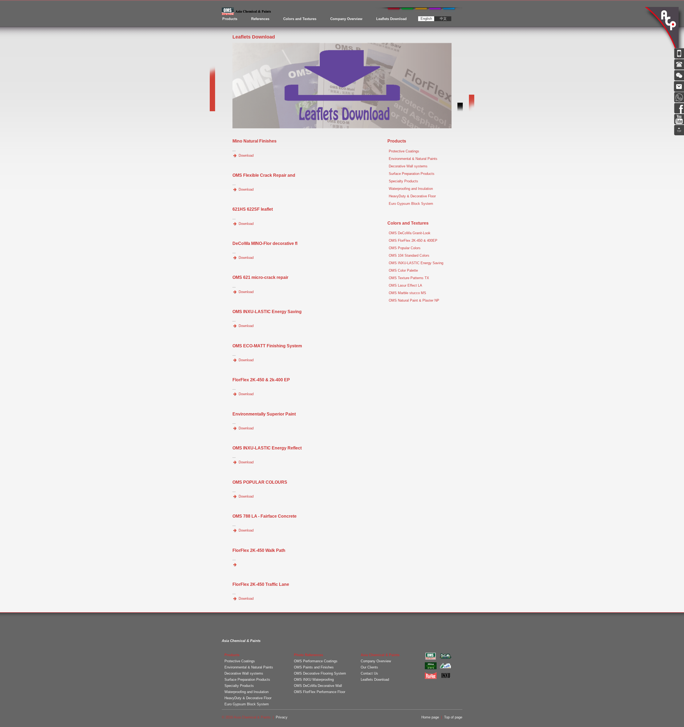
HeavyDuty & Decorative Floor (412, 196)
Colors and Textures (299, 19)
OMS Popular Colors (405, 248)
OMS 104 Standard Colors (409, 255)
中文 (443, 19)
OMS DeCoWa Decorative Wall (318, 686)
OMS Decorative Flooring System (320, 673)
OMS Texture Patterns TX (409, 278)
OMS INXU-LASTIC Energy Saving (416, 263)
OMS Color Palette (403, 270)
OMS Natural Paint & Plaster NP (414, 300)
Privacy (281, 717)
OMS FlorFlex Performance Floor (319, 692)
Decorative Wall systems (408, 166)
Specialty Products (403, 181)
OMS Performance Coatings (315, 661)
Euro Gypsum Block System (411, 204)
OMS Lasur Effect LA (405, 285)
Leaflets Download (391, 19)
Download (246, 155)
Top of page (453, 717)
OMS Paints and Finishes (314, 667)
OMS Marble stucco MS (407, 293)
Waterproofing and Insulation (411, 189)
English (426, 19)
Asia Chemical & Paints (662, 33)
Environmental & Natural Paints (413, 159)
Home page (430, 717)
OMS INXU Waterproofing (314, 680)
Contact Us (369, 673)
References (260, 19)
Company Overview (346, 19)
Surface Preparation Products (411, 174)
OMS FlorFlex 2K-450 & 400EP (413, 241)
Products (229, 19)
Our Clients (369, 667)
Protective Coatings (404, 151)
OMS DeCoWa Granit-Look (409, 233)
